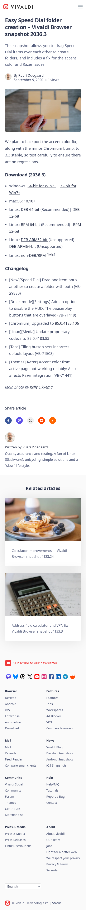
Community (13, 790)
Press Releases (15, 840)
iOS (7, 710)
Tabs (49, 704)
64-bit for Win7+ (42, 185)
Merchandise (14, 815)
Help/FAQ (52, 784)
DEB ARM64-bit (22, 246)
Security (52, 870)
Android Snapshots (59, 759)
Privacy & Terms (57, 864)
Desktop (10, 698)
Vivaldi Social (14, 784)
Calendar (11, 753)
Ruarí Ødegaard (31, 75)
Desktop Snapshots (59, 753)
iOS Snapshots (56, 765)
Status (57, 903)
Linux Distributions (18, 846)
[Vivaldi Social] (8, 676)
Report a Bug (55, 796)
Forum (9, 796)
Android (10, 704)
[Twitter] (29, 676)
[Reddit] (72, 676)
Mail (8, 747)
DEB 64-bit (30, 209)
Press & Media (15, 834)
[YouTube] (36, 676)
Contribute (12, 809)
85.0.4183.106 (67, 323)
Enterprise (12, 716)
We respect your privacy (63, 858)
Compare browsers (59, 728)
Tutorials (52, 790)
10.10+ (29, 201)
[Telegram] (65, 676)
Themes (10, 803)
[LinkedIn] (58, 676)
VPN (49, 722)
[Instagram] (44, 676)
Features (52, 698)
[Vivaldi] (18, 6)
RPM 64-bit (30, 224)
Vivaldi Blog (54, 747)
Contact (51, 803)
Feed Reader (14, 759)
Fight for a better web (61, 852)
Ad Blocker (53, 716)
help (51, 254)
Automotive (13, 722)
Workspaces (54, 710)
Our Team (53, 840)
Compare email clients (20, 765)
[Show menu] (80, 6)
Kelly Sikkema (41, 387)
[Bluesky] (15, 676)
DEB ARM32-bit (34, 239)
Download (12, 728)
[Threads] (22, 676)
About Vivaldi (55, 834)
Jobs (49, 846)
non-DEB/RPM (33, 255)
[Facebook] (51, 676)
